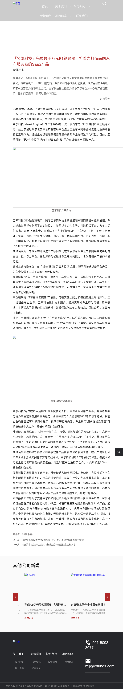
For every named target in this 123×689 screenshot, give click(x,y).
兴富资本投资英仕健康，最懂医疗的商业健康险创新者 (49, 544)
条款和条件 (88, 686)
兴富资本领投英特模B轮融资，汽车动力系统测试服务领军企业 (53, 539)
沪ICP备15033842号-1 (60, 686)
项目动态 (26, 45)
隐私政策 (77, 686)
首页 (15, 45)
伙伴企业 (39, 45)
